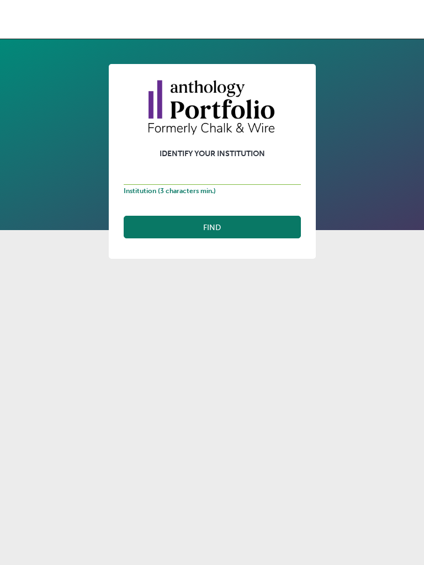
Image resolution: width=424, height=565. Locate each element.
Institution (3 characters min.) (170, 191)
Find (212, 227)
